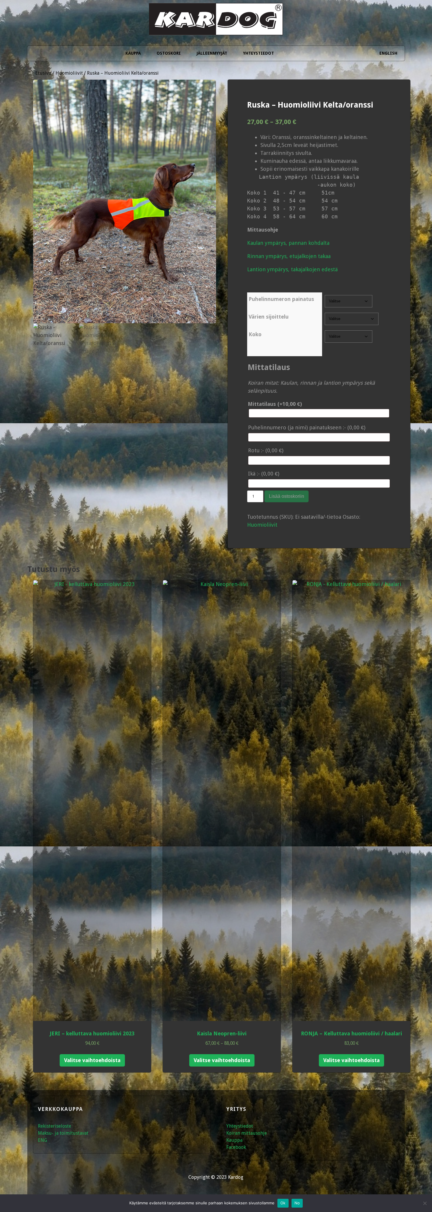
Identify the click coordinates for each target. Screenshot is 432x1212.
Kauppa (133, 53)
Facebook (236, 1147)
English (388, 53)
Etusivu (43, 73)
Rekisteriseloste (54, 1126)
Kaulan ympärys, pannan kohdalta (288, 243)
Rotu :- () (265, 450)
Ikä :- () (263, 474)
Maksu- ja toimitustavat (63, 1133)
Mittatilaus (275, 404)
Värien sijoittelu (269, 317)
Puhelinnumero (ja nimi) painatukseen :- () (306, 427)
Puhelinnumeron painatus (281, 299)
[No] (425, 1203)
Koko (255, 334)
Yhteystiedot (258, 53)
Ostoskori (169, 53)
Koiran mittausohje (246, 1133)
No (297, 1203)
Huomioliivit (69, 73)
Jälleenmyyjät (212, 53)
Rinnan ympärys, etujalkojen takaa (289, 256)
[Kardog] (216, 27)
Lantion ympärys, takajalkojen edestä (292, 269)
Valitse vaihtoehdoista (92, 1060)
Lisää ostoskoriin (286, 496)
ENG (42, 1140)
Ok (283, 1203)
